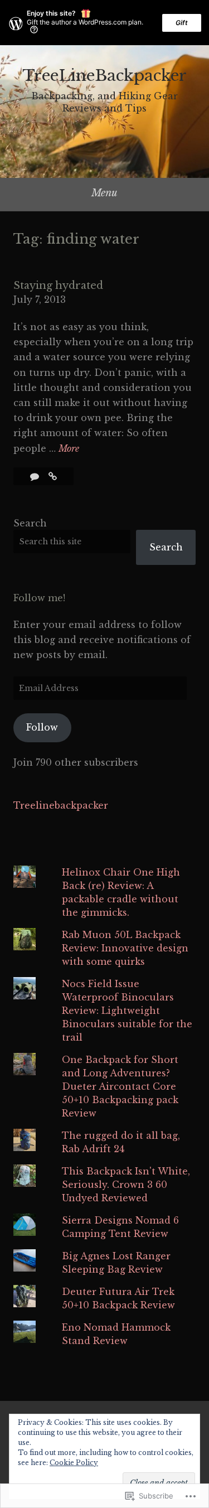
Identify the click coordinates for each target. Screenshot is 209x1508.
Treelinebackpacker (60, 805)
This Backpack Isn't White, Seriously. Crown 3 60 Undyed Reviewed (126, 1185)
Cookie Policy (74, 1462)
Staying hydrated (58, 285)
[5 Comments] (36, 476)
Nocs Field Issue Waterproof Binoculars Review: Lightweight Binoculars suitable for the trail (127, 1010)
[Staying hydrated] (52, 476)
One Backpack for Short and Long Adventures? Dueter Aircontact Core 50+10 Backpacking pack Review (120, 1086)
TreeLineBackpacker (104, 75)
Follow (42, 727)
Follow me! (39, 597)
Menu (104, 193)
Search (30, 523)
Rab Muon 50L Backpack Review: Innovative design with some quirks (125, 948)
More (69, 449)
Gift (182, 22)
